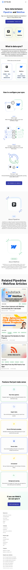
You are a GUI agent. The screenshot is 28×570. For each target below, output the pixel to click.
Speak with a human (7, 515)
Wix (3, 545)
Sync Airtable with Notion (8, 564)
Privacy (4, 532)
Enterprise (5, 529)
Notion (4, 540)
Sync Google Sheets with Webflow (9, 558)
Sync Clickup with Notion (8, 566)
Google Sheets (6, 539)
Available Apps (6, 516)
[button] (26, 2)
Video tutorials (6, 519)
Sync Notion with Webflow (8, 563)
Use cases (5, 518)
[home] (6, 2)
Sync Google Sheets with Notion (9, 560)
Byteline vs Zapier (6, 550)
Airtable (4, 537)
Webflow (4, 543)
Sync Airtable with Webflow (8, 561)
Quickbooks (5, 542)
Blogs (4, 521)
